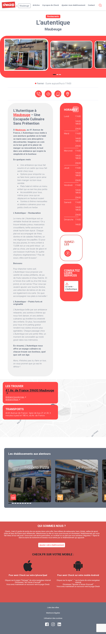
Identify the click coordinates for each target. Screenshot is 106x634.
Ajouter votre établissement (51, 545)
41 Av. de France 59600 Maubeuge (30, 390)
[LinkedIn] (59, 625)
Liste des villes (53, 607)
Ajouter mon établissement (73, 5)
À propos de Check (50, 5)
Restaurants (53, 16)
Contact (91, 5)
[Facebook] (67, 253)
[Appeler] (38, 93)
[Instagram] (53, 625)
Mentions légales (53, 613)
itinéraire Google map (15, 397)
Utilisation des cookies (53, 618)
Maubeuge (53, 29)
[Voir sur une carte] (67, 93)
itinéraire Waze (12, 399)
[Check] (8, 8)
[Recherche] (99, 5)
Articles (36, 5)
